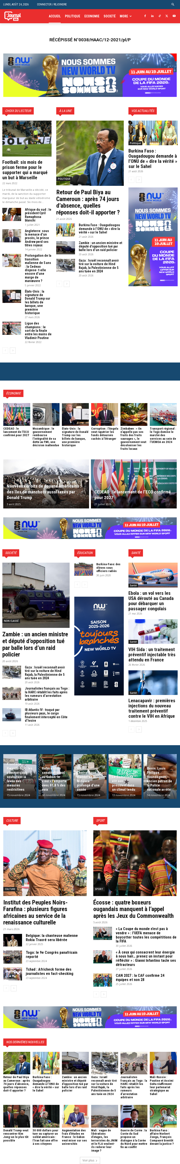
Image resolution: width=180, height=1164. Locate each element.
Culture (10, 889)
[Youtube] (174, 16)
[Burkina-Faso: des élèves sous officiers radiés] (83, 569)
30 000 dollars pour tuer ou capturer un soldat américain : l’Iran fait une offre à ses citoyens (45, 1137)
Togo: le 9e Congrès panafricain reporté (51, 954)
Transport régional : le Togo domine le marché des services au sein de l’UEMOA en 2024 (163, 435)
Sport (99, 889)
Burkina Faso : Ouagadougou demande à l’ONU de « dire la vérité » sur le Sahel (99, 228)
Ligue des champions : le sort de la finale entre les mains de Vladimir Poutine (38, 330)
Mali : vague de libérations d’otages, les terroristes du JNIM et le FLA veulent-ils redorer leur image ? (104, 1140)
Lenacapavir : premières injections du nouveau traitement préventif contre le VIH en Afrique (151, 708)
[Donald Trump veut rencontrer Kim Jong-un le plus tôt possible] (16, 1116)
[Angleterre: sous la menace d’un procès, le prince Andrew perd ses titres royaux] (11, 235)
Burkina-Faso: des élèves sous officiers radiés (108, 567)
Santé (133, 585)
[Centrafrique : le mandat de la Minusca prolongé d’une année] (90, 776)
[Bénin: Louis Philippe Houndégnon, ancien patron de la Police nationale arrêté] (160, 776)
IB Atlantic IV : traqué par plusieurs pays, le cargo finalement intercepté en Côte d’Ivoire (46, 715)
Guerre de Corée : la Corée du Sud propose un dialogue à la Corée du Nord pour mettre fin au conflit (133, 1139)
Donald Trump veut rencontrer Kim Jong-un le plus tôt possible (15, 1135)
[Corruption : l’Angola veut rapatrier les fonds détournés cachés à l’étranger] (104, 414)
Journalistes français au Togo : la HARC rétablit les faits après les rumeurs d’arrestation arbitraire (47, 694)
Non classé (11, 620)
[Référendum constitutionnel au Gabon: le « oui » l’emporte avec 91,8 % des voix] (55, 776)
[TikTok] (159, 16)
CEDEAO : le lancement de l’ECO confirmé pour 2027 (16, 432)
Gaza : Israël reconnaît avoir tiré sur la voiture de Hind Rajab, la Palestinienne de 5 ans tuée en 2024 (99, 266)
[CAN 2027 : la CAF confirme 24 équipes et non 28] (102, 980)
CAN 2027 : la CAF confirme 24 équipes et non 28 (140, 977)
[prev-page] (5, 350)
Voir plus (88, 1160)
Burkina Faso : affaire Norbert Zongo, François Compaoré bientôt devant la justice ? (162, 1137)
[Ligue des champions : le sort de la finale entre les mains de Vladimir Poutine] (11, 328)
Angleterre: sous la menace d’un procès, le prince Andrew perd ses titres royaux (37, 238)
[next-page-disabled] (85, 585)
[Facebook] (145, 16)
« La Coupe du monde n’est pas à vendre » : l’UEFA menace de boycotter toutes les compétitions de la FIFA (146, 935)
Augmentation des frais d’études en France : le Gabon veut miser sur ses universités (74, 1137)
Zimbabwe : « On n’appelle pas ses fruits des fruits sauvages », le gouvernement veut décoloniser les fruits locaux (133, 438)
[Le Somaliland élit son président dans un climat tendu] (125, 776)
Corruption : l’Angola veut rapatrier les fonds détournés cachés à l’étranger (104, 433)
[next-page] (13, 350)
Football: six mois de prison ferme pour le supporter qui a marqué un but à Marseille (25, 169)
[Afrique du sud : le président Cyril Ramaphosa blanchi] (11, 214)
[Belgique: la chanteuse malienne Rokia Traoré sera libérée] (12, 940)
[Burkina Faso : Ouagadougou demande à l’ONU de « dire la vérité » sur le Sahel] (65, 230)
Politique (64, 178)
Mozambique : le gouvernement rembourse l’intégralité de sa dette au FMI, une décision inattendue (46, 437)
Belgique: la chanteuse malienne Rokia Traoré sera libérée (52, 937)
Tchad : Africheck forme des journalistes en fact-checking (49, 971)
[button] (173, 4)
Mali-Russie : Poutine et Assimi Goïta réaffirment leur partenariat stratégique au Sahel (161, 1085)
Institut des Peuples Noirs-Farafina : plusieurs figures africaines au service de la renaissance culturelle (35, 912)
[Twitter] (166, 16)
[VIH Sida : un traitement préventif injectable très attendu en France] (153, 631)
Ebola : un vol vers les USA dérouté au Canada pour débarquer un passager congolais (151, 600)
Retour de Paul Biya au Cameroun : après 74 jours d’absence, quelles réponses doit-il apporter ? (88, 202)
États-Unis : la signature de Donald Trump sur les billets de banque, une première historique (37, 302)
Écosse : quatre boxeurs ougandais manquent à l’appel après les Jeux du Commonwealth (133, 909)
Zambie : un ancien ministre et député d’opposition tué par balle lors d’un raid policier (100, 246)
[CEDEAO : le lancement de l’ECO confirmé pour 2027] (16, 414)
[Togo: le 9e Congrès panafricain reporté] (12, 957)
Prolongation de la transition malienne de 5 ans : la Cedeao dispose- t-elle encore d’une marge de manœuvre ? (38, 268)
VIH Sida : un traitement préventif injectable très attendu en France (152, 655)
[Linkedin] (152, 16)
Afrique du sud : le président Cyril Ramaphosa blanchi (38, 215)
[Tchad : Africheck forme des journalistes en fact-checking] (12, 974)
